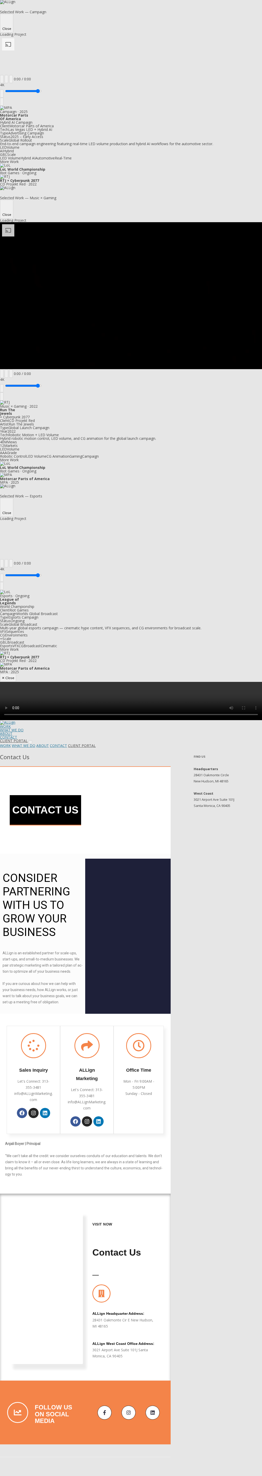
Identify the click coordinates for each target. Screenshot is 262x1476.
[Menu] (30, 742)
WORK (5, 726)
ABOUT (6, 733)
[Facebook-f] (104, 1413)
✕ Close (8, 678)
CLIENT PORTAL (14, 740)
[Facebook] (22, 1113)
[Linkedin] (45, 1113)
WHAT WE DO (12, 730)
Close (6, 28)
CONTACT (8, 737)
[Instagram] (33, 1113)
